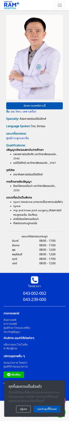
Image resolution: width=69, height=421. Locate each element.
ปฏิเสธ (23, 409)
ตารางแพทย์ (10, 323)
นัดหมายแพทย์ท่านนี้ (35, 105)
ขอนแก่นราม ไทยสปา (16, 362)
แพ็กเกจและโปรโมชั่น (16, 344)
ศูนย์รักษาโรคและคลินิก (17, 327)
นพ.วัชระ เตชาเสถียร (23, 111)
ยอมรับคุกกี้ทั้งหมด (47, 409)
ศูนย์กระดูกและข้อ (17, 138)
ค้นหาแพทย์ (10, 320)
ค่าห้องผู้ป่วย (10, 348)
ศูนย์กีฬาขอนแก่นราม (16, 366)
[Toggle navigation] (60, 5)
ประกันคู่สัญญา (12, 331)
